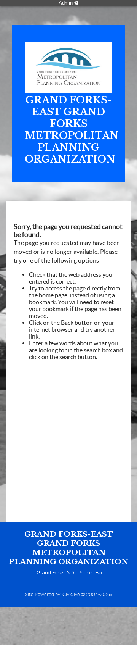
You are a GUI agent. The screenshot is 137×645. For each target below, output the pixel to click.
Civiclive (71, 594)
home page (53, 295)
